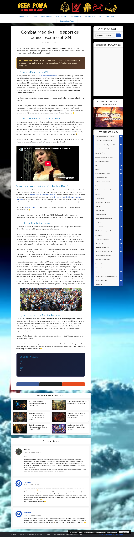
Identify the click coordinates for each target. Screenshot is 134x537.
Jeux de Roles (24, 16)
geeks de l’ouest (30, 207)
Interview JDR (61, 16)
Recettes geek (46, 16)
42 (100, 16)
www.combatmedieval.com (48, 76)
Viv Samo (57, 43)
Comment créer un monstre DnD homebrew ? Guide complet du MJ (76, 415)
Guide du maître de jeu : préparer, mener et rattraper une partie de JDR (38, 427)
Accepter (124, 532)
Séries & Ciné (90, 16)
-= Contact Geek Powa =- (67, 21)
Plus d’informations (112, 532)
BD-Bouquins (76, 16)
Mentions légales (118, 534)
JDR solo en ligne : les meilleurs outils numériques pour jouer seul (37, 403)
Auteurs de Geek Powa (105, 534)
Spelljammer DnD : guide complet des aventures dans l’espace (76, 427)
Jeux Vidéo (110, 16)
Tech (35, 16)
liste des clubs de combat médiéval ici (42, 195)
